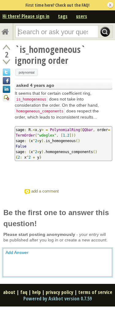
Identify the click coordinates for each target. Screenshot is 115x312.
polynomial (26, 72)
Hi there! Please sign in (25, 16)
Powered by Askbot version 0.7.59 (57, 298)
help (36, 292)
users (81, 16)
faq (23, 292)
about (9, 292)
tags (62, 16)
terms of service (95, 292)
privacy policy (59, 292)
